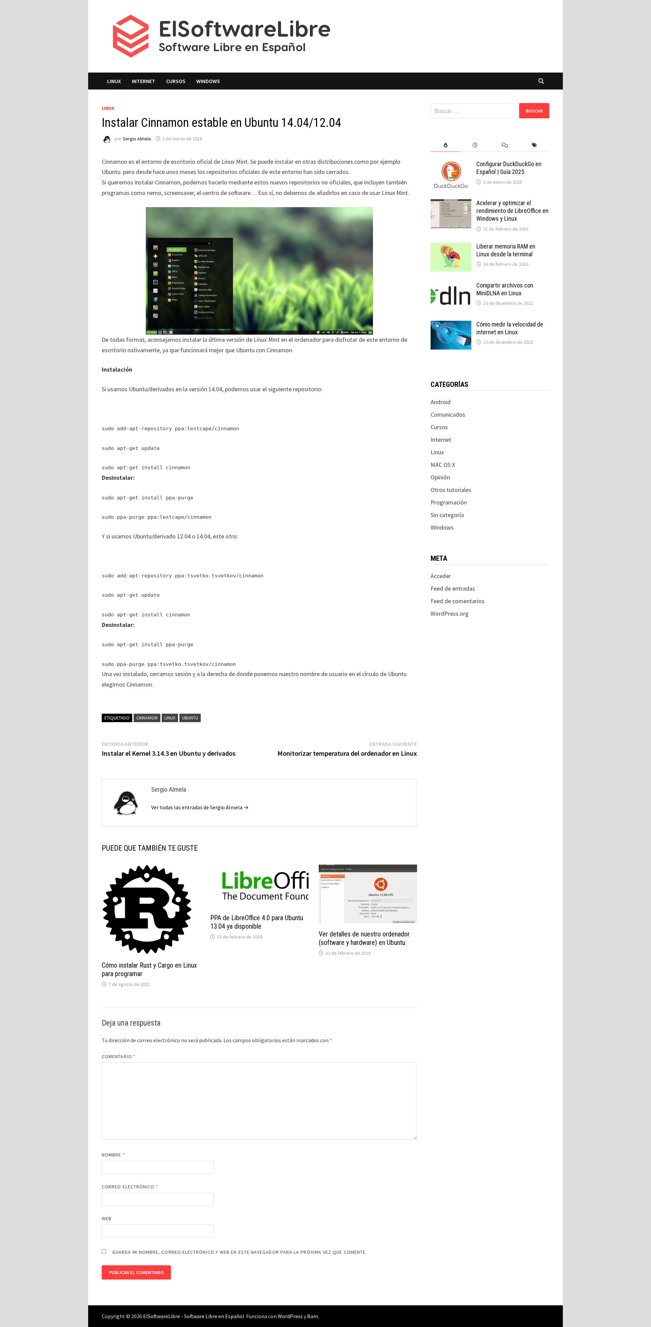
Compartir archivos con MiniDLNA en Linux (504, 289)
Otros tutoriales (451, 490)
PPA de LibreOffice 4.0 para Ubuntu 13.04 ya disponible (256, 922)
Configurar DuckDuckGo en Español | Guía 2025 (508, 167)
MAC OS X (443, 465)
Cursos (175, 81)
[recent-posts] (475, 145)
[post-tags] (534, 145)
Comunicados (448, 414)
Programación (449, 502)
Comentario (119, 1056)
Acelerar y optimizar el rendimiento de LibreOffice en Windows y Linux (512, 210)
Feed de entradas (453, 588)
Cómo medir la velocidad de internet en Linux (509, 328)
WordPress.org (450, 613)
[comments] (504, 145)
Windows (208, 81)
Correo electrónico (130, 1187)
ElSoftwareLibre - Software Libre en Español (193, 1316)
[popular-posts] (445, 145)
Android (441, 402)
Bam (312, 1316)
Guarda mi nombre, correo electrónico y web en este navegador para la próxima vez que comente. (239, 1252)
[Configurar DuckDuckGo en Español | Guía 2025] (451, 165)
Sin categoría (447, 515)
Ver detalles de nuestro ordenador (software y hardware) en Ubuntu (364, 938)
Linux (114, 81)
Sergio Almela (137, 139)
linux (169, 718)
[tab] (445, 145)
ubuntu (190, 718)
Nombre (113, 1155)
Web (107, 1218)
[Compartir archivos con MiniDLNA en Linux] (451, 286)
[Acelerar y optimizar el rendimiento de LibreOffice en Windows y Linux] (451, 204)
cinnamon (147, 718)
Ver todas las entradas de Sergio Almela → (200, 807)
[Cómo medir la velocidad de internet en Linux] (451, 325)
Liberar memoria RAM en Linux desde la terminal (505, 250)
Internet (143, 81)
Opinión (440, 477)
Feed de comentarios (458, 601)
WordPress (290, 1316)
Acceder (441, 576)
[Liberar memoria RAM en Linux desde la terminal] (451, 247)
